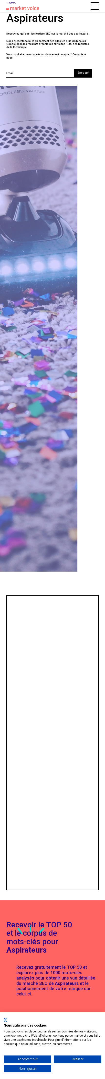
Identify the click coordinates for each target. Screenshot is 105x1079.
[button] (95, 6)
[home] (15, 3)
